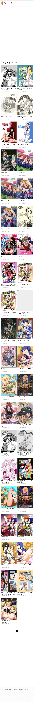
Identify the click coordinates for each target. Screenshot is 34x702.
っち (8, 3)
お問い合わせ (9, 690)
